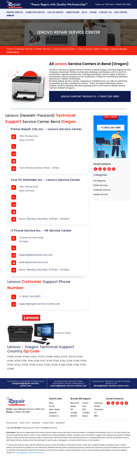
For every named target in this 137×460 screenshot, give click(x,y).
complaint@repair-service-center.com (25, 384)
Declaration (60, 423)
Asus (84, 406)
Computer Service (35, 12)
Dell (84, 409)
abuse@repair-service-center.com (111, 385)
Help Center (120, 12)
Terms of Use (24, 423)
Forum (93, 12)
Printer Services (43, 49)
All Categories (100, 180)
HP (72, 409)
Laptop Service (55, 12)
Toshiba (86, 412)
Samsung (98, 403)
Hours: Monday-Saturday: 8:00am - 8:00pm (44, 218)
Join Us (10, 15)
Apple (73, 406)
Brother (74, 416)
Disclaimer (36, 423)
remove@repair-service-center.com (68, 385)
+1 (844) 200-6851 (122, 4)
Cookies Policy (48, 423)
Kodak (97, 406)
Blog (84, 12)
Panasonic (98, 409)
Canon (85, 403)
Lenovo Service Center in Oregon (93, 49)
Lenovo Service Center (64, 49)
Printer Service (14, 12)
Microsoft (75, 403)
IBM (96, 416)
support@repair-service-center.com (39, 304)
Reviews (53, 412)
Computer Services (24, 49)
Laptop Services (101, 194)
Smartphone (72, 12)
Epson (85, 416)
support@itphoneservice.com (36, 255)
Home (10, 49)
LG (95, 412)
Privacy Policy (11, 423)
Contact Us (105, 12)
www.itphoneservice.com (33, 262)
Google (74, 412)
